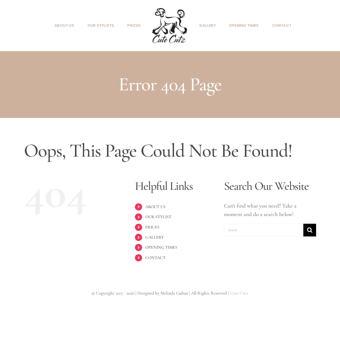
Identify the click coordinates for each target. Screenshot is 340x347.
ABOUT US (155, 206)
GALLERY (154, 237)
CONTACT (155, 257)
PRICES (152, 227)
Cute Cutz (239, 293)
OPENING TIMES (161, 247)
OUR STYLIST (158, 216)
